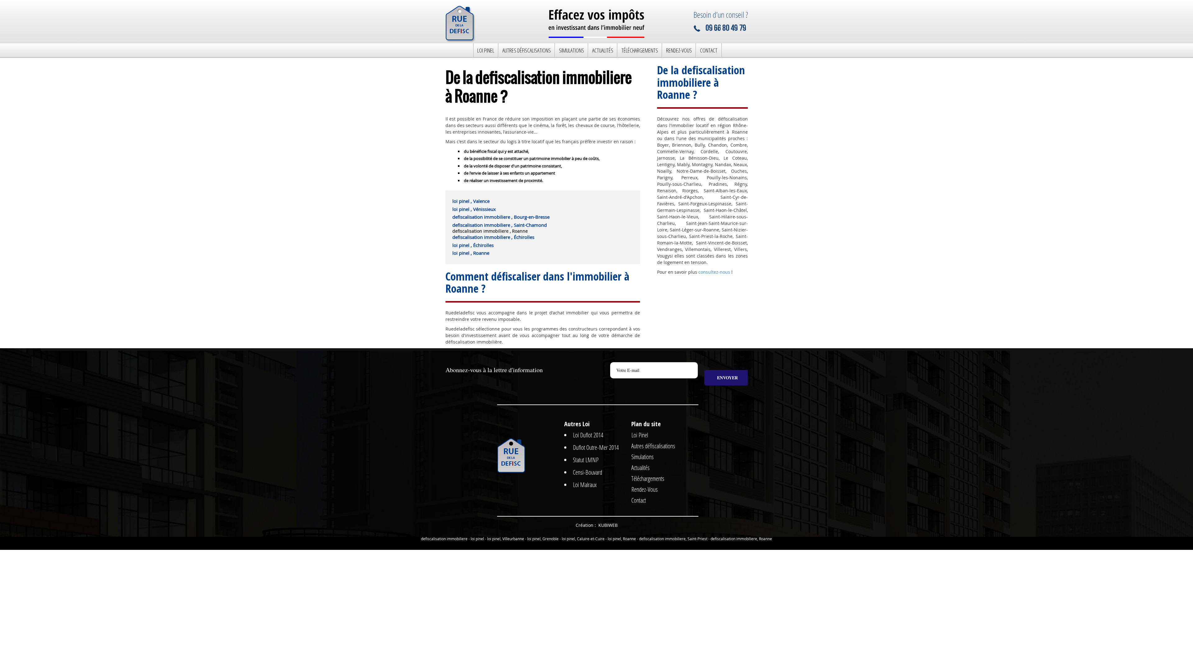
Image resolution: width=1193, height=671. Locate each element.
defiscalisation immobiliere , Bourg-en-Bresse (501, 217)
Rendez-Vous (679, 50)
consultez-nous (714, 272)
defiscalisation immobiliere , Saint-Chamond (499, 225)
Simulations (571, 50)
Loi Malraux (585, 485)
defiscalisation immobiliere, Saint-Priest (673, 538)
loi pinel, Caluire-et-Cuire (583, 538)
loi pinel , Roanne (470, 253)
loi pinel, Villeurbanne (505, 538)
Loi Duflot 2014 (588, 435)
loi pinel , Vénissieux (474, 209)
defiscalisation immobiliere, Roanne (741, 538)
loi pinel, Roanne (622, 538)
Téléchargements (639, 50)
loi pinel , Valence (471, 201)
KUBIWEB (608, 525)
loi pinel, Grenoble (543, 538)
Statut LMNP (586, 460)
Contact (708, 50)
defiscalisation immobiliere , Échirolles (493, 237)
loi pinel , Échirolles (473, 245)
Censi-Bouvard (587, 472)
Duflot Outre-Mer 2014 (596, 447)
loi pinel (477, 538)
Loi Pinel (485, 50)
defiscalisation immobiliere (444, 538)
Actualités (602, 50)
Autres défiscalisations (526, 50)
